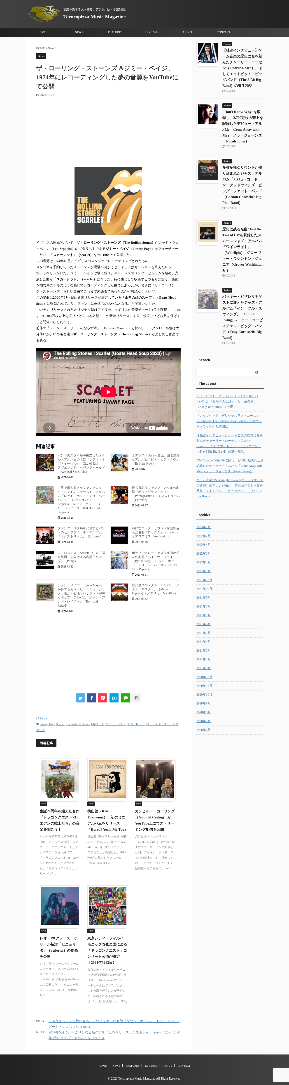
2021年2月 (203, 659)
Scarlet (60, 724)
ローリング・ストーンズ (162, 724)
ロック (40, 730)
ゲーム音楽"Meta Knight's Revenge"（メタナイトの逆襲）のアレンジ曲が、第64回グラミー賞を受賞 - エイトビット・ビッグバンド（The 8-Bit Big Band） (229, 488)
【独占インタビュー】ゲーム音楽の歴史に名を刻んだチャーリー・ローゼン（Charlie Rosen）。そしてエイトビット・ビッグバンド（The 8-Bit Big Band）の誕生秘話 (242, 67)
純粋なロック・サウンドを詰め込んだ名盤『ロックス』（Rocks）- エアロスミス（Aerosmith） (155, 532)
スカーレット (136, 724)
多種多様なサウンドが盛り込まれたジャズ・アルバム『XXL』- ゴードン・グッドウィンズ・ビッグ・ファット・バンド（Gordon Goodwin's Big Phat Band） (242, 185)
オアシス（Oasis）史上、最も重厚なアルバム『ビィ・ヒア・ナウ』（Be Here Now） (156, 459)
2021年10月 (204, 589)
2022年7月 (203, 536)
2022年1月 (203, 571)
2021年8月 (203, 606)
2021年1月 (203, 668)
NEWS (79, 32)
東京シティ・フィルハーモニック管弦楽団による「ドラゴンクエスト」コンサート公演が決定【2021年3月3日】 (107, 950)
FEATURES (115, 32)
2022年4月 (203, 544)
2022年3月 (203, 553)
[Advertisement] (108, 131)
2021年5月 (203, 633)
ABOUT (187, 32)
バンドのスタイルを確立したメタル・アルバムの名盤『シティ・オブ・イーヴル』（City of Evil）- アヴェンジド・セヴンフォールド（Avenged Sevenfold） (81, 463)
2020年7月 (203, 721)
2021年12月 (204, 580)
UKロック (97, 724)
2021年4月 (203, 641)
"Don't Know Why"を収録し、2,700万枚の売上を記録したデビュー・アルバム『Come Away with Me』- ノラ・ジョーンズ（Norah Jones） (230, 466)
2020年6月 (203, 730)
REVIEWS (151, 32)
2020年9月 (203, 703)
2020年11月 (204, 686)
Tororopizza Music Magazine (94, 16)
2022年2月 (203, 562)
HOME (43, 32)
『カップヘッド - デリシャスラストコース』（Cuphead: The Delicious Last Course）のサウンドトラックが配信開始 (229, 421)
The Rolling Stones (78, 724)
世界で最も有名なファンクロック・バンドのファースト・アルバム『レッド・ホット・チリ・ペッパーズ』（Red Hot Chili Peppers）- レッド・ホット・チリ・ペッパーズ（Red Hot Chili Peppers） (81, 500)
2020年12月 (204, 677)
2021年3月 (203, 650)
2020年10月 (204, 694)
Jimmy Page (47, 724)
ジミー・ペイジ (115, 724)
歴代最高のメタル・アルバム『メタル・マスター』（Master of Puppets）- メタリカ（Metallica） (155, 589)
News (43, 718)
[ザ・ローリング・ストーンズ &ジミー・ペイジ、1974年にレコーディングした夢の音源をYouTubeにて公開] (114, 697)
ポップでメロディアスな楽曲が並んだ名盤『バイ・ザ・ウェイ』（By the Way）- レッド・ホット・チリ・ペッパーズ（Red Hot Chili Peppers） (155, 561)
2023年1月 (203, 527)
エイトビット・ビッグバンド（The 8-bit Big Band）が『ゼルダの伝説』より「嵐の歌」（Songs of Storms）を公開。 (227, 401)
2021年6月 (203, 624)
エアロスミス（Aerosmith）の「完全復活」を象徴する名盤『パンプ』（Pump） (82, 557)
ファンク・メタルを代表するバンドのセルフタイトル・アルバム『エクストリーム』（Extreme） (81, 532)
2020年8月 (203, 712)
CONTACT (223, 32)
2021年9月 (203, 597)
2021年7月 (203, 615)
